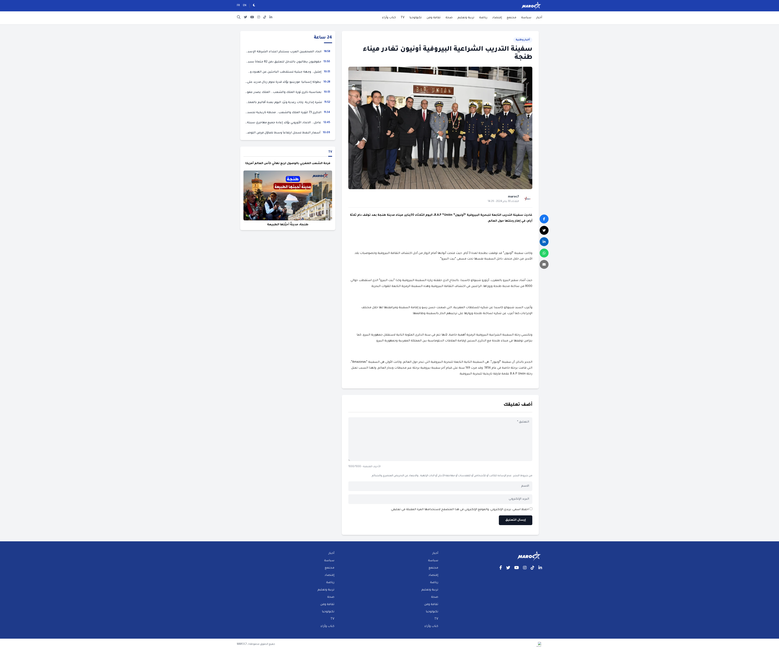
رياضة (483, 17)
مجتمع (511, 17)
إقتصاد (497, 17)
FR (238, 5)
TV (403, 17)
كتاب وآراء (389, 17)
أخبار (539, 17)
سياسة (526, 17)
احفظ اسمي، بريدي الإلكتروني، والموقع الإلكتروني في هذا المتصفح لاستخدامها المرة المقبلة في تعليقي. (459, 509)
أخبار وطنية (523, 40)
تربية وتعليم (465, 17)
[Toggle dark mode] (254, 6)
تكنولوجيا (415, 17)
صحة (449, 17)
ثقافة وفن (434, 17)
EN (244, 5)
